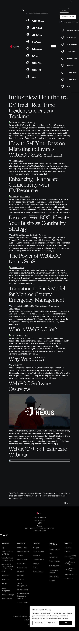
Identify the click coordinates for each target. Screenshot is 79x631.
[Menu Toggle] (71, 1)
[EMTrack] (62, 65)
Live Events (53, 557)
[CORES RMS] (62, 72)
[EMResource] (62, 58)
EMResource (72, 58)
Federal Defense (23, 552)
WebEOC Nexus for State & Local (7, 559)
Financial (20, 572)
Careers (67, 552)
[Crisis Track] (62, 51)
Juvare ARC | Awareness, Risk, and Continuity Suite (7, 567)
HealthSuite (6, 575)
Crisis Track (71, 51)
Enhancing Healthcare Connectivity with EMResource (33, 185)
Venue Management (22, 584)
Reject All (52, 623)
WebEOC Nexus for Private (7, 553)
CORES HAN (71, 80)
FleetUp (36, 564)
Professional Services (53, 571)
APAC (70, 563)
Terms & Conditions (20, 616)
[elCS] (62, 86)
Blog (50, 553)
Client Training (54, 577)
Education (20, 575)
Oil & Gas (20, 579)
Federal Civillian (22, 560)
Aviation (20, 556)
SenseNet (36, 556)
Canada (70, 557)
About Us (68, 548)
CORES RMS (71, 72)
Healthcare (21, 564)
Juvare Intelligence (6, 589)
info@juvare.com (39, 520)
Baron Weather (38, 552)
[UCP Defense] (62, 44)
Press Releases (54, 561)
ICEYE (35, 567)
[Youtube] (4, 535)
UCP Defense (72, 44)
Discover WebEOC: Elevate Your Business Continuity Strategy (39, 223)
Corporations (22, 567)
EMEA (70, 569)
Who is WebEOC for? (33, 329)
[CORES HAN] (62, 79)
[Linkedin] (1, 535)
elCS (68, 87)
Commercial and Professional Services (23, 596)
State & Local (22, 548)
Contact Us (69, 578)
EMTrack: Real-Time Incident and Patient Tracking (32, 111)
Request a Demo (71, 574)
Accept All (66, 623)
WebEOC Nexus (73, 30)
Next (67, 503)
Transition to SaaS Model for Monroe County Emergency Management (37, 294)
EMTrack (70, 65)
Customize (38, 623)
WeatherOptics (38, 560)
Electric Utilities (22, 590)
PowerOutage (38, 572)
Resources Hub (54, 549)
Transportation (22, 602)
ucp (3, 548)
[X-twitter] (7, 535)
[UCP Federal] (62, 37)
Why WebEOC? (27, 359)
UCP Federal (72, 37)
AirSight (36, 548)
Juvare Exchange (8, 595)
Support (52, 581)
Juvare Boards (7, 599)
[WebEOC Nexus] (62, 30)
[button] (23, 10)
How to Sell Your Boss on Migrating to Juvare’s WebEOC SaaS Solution (37, 149)
